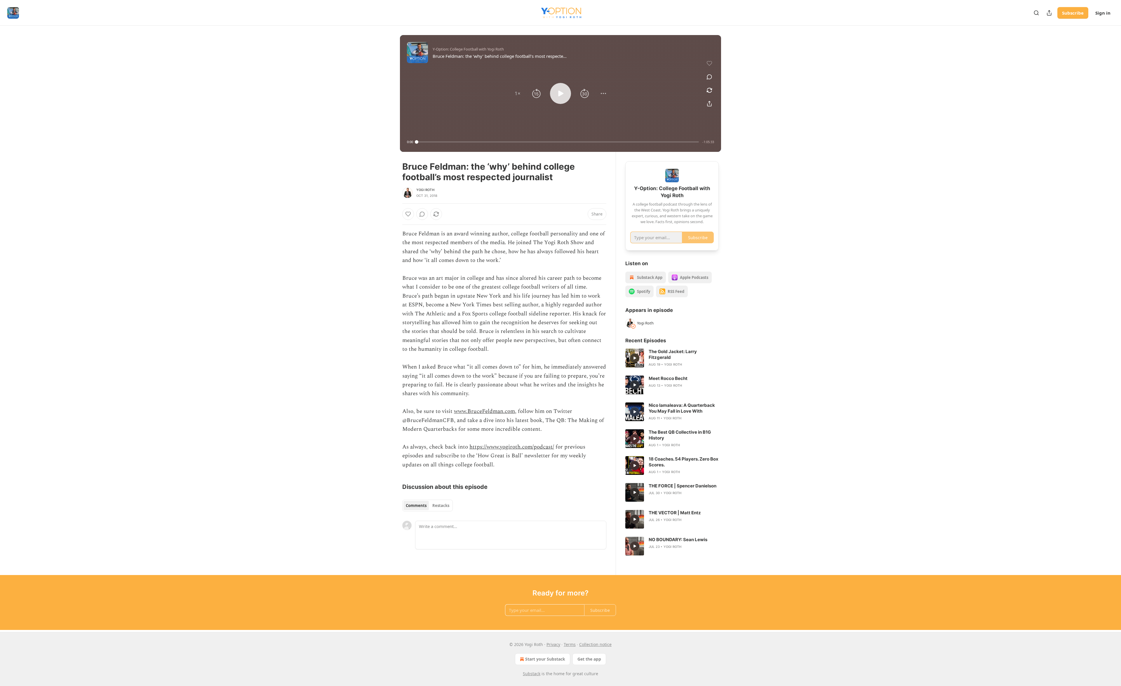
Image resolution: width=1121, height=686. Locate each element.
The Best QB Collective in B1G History (680, 435)
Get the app (589, 659)
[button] (517, 93)
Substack (531, 673)
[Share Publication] (1049, 13)
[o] (634, 358)
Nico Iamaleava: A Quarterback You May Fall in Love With (682, 408)
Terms (570, 644)
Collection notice (595, 644)
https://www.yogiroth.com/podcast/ (511, 447)
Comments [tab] (416, 505)
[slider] (558, 142)
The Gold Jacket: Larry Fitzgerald (673, 354)
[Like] (408, 214)
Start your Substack (545, 659)
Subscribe (1073, 13)
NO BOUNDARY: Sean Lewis (678, 539)
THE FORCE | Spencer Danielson (682, 486)
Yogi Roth (425, 190)
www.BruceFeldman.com (484, 411)
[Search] (1036, 13)
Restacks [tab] (440, 505)
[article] (672, 358)
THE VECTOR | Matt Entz (675, 512)
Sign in (1102, 13)
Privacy (553, 644)
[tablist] (427, 505)
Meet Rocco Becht (668, 378)
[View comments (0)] (709, 77)
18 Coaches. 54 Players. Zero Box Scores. (683, 462)
